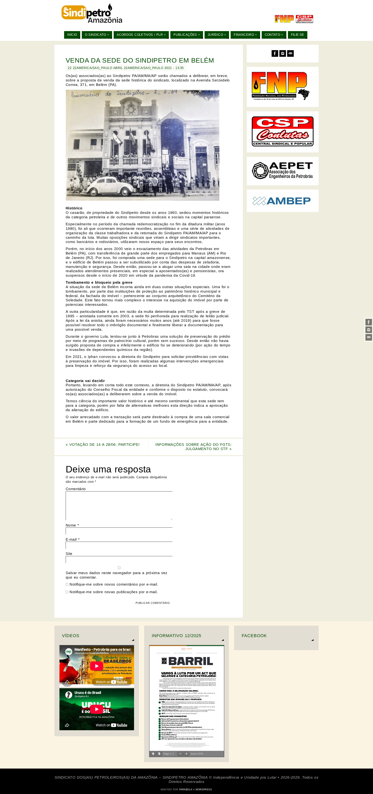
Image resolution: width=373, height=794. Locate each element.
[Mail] (368, 337)
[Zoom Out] (180, 754)
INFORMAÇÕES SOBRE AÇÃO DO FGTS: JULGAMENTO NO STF (193, 446)
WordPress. (204, 789)
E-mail (72, 539)
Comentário (76, 489)
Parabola (185, 789)
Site (69, 554)
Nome (72, 525)
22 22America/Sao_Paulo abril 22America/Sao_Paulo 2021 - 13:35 (126, 68)
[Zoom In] (186, 754)
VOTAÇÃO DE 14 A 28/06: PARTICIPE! (102, 444)
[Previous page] (153, 754)
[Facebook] (368, 322)
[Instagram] (368, 329)
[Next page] (159, 754)
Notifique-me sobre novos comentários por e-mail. (114, 584)
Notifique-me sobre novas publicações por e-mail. (114, 592)
